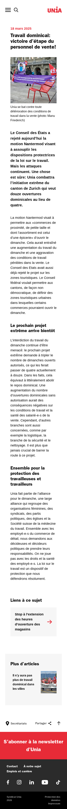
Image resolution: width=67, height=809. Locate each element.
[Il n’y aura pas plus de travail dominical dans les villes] (33, 682)
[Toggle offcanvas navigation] (8, 10)
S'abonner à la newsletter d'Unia (33, 745)
